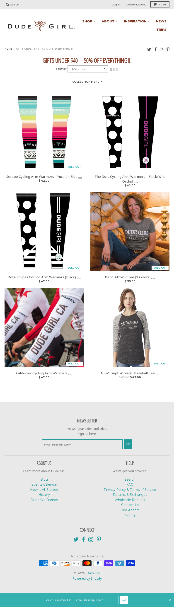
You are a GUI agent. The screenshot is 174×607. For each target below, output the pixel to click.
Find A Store (130, 510)
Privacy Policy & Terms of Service (130, 490)
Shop (87, 21)
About (108, 21)
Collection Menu (85, 81)
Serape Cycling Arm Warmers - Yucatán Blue (42, 176)
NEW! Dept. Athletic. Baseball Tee (128, 373)
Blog (44, 479)
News (161, 21)
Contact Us (130, 505)
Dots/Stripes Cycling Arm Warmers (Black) (42, 277)
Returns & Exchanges (130, 495)
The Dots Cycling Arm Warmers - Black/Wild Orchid (129, 178)
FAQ (129, 484)
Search (130, 479)
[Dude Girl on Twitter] (149, 49)
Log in (116, 4)
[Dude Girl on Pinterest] (168, 49)
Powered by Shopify (87, 578)
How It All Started (44, 490)
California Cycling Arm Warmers (42, 373)
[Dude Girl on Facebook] (155, 49)
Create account (136, 4)
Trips (161, 30)
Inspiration (135, 21)
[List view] (116, 69)
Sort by (61, 69)
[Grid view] (112, 69)
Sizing (130, 515)
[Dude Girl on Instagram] (161, 49)
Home (8, 48)
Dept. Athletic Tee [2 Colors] (128, 277)
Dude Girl (93, 573)
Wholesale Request (129, 500)
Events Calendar (44, 484)
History (44, 495)
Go (124, 599)
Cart (162, 4)
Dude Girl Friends (44, 500)
